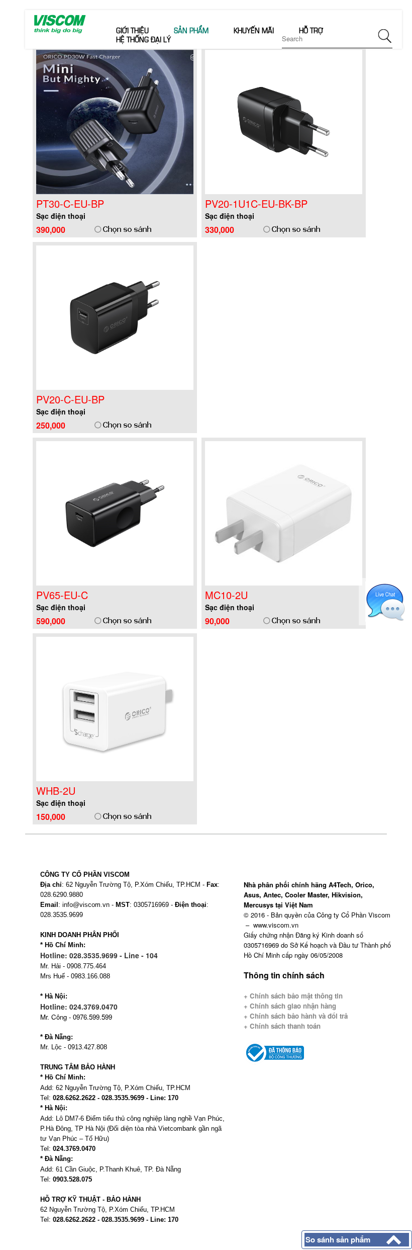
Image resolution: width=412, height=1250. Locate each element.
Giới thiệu (132, 29)
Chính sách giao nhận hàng (292, 1006)
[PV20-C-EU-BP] (115, 316)
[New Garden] (59, 23)
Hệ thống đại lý (143, 38)
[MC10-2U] (284, 512)
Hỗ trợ (311, 29)
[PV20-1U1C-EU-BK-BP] (284, 120)
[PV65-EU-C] (115, 512)
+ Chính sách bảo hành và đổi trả (296, 1016)
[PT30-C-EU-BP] (115, 120)
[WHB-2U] (115, 708)
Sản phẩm (191, 29)
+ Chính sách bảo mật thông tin (293, 996)
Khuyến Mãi (254, 29)
